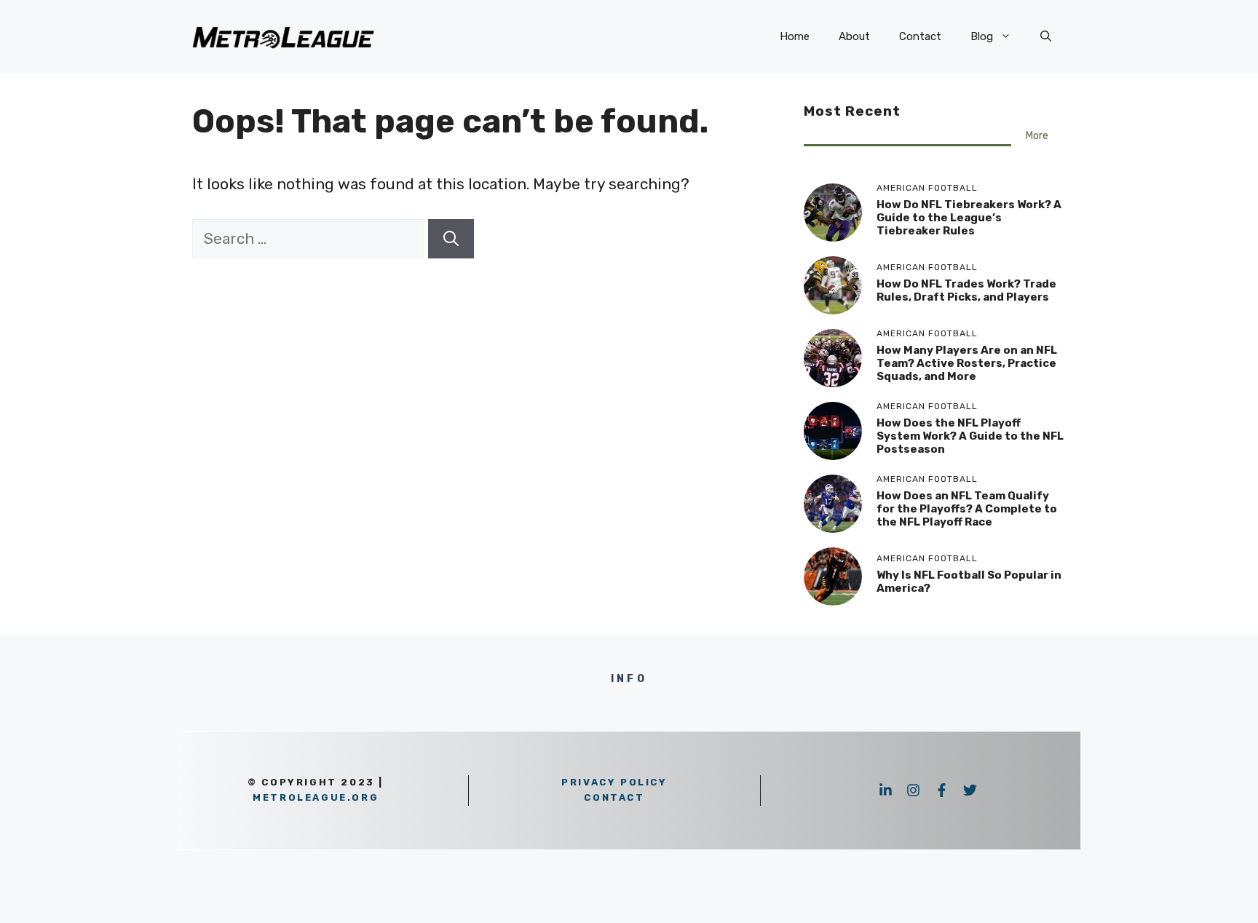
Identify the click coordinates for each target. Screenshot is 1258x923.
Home (795, 36)
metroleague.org (316, 797)
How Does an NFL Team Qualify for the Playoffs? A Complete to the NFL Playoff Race (967, 508)
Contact (920, 36)
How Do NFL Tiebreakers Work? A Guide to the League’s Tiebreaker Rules (969, 217)
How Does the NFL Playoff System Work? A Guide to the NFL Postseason (970, 436)
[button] (1046, 36)
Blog (981, 36)
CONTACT (614, 797)
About (854, 36)
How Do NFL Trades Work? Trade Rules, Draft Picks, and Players (966, 290)
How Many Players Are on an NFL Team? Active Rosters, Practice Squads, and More (967, 363)
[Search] (451, 238)
